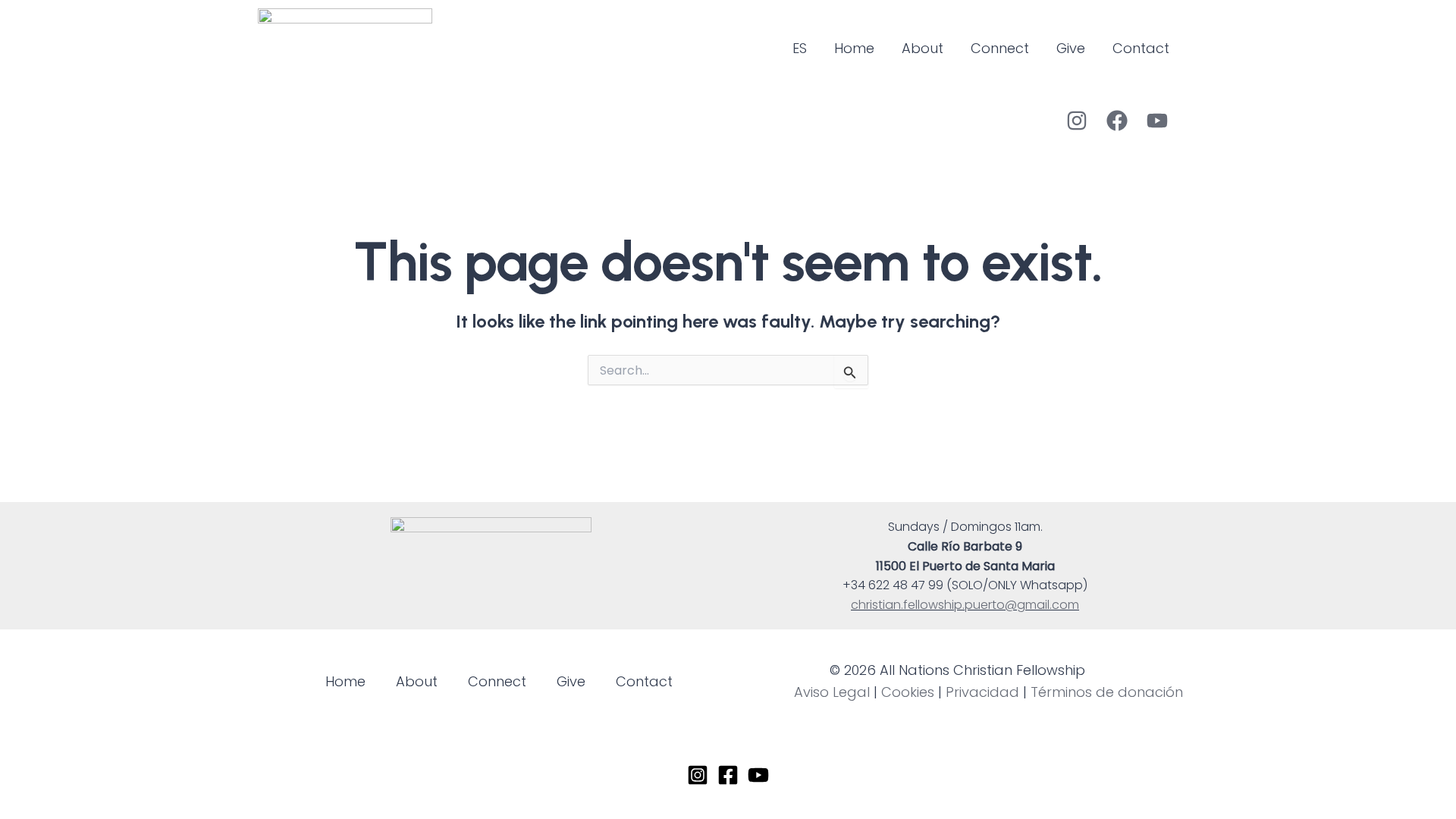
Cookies (907, 691)
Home (854, 48)
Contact (1140, 48)
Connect (1000, 48)
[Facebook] (1117, 120)
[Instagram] (1076, 120)
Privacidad (982, 691)
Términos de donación (1107, 691)
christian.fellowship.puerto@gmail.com (965, 604)
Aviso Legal (832, 691)
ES (799, 48)
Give (1070, 48)
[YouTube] (1157, 120)
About (922, 48)
